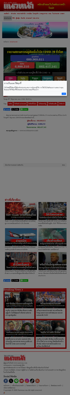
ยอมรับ (64, 93)
